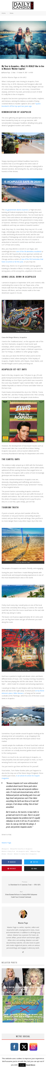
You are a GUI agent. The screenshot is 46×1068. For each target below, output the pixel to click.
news (4, 854)
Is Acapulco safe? (23, 851)
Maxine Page (6, 72)
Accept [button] (22, 1065)
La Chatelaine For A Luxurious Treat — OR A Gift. (24, 883)
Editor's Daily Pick (9, 851)
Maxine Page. (6, 843)
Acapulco (6, 849)
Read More (30, 1065)
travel (10, 854)
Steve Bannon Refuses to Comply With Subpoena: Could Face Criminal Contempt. (21, 894)
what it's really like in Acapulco (26, 854)
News (14, 72)
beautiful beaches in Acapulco (21, 849)
